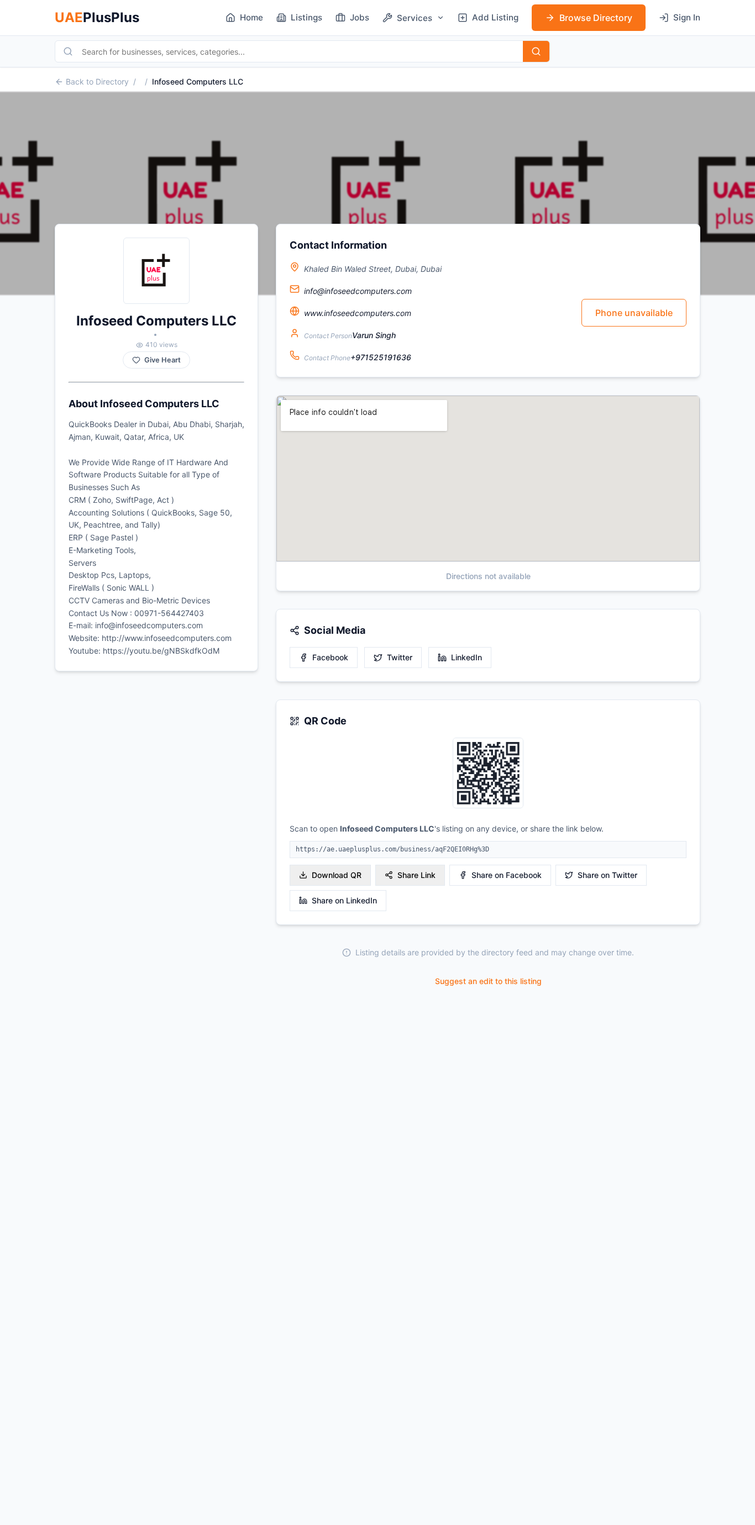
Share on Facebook (506, 875)
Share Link (416, 875)
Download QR (336, 875)
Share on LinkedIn (344, 900)
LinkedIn (466, 657)
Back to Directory (97, 81)
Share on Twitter (607, 875)
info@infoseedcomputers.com (358, 291)
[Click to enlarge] (488, 774)
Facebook (330, 657)
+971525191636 (380, 357)
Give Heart (162, 360)
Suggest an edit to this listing (488, 981)
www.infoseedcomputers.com (357, 313)
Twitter (399, 657)
